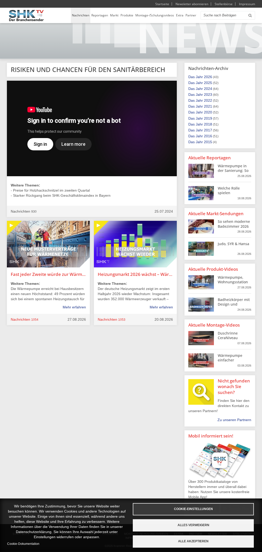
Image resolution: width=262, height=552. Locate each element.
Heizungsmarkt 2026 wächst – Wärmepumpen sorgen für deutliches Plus (135, 274)
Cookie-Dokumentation (23, 544)
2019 (208, 118)
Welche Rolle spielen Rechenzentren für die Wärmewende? (234, 195)
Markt (114, 15)
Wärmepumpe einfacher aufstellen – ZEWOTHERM (230, 362)
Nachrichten (80, 15)
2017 (208, 130)
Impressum (247, 4)
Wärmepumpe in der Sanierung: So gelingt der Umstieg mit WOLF (233, 172)
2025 (208, 83)
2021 (208, 106)
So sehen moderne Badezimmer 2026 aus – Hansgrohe (234, 226)
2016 (208, 136)
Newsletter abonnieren (192, 4)
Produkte (127, 15)
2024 (208, 89)
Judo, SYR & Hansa (233, 243)
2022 (208, 100)
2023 (208, 94)
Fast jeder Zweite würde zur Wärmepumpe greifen (48, 274)
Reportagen (99, 15)
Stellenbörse (224, 4)
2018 (208, 124)
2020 (208, 112)
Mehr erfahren (74, 307)
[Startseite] (26, 15)
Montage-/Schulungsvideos (154, 15)
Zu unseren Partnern (234, 420)
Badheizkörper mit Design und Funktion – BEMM (234, 304)
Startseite (162, 4)
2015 (208, 142)
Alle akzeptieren (193, 541)
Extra (179, 15)
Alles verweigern (193, 525)
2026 (208, 77)
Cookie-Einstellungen (193, 509)
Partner (190, 15)
